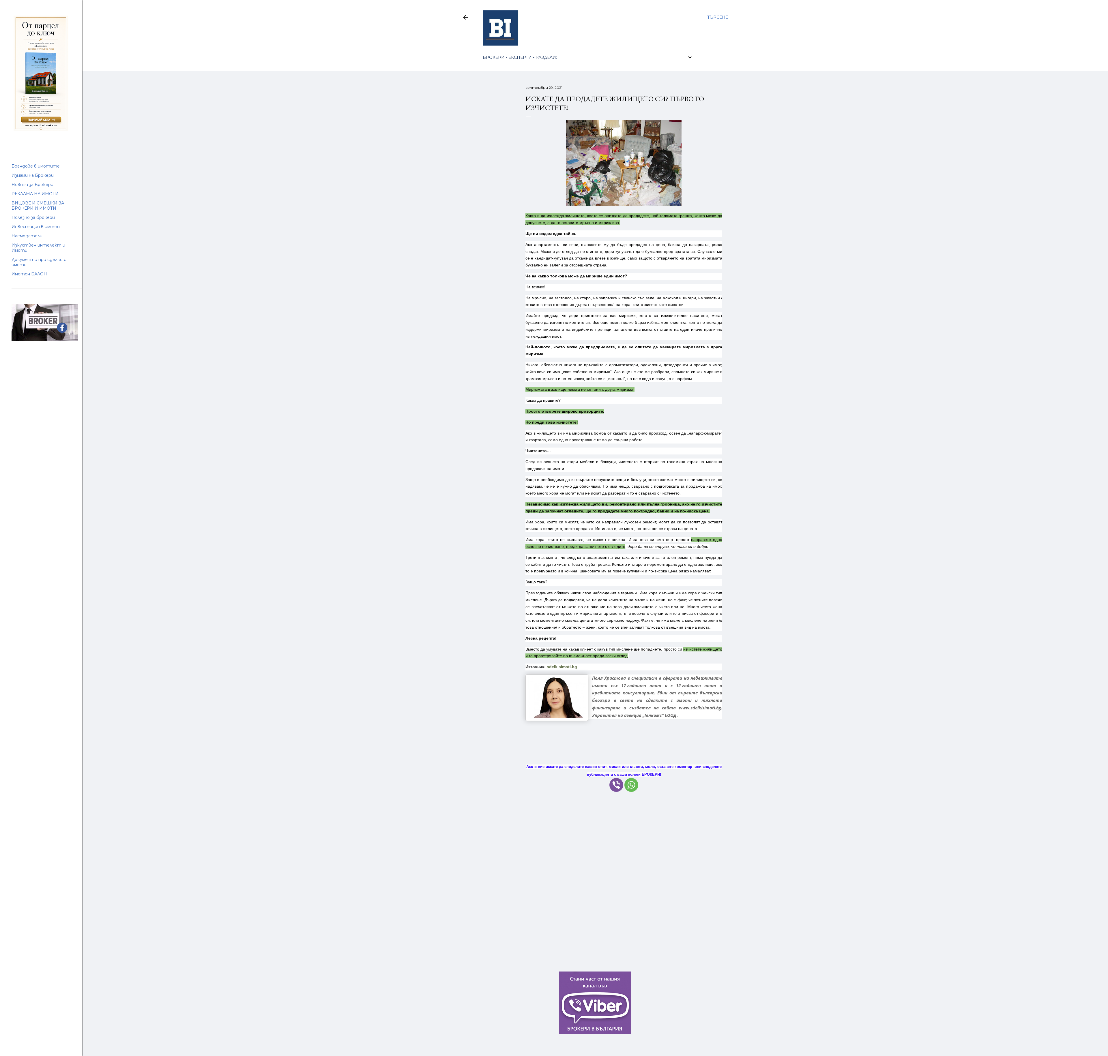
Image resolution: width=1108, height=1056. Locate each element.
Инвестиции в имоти (36, 226)
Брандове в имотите (36, 166)
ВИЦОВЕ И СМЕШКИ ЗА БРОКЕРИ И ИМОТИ (38, 205)
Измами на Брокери (33, 175)
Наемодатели (27, 235)
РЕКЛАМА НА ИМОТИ (35, 193)
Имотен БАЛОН (29, 274)
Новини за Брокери (32, 184)
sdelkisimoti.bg (562, 666)
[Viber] (616, 785)
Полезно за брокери (33, 217)
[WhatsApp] (631, 785)
